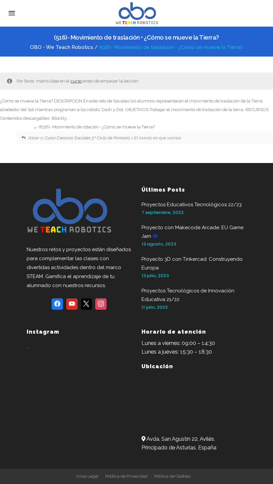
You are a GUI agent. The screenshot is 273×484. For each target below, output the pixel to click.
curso (76, 81)
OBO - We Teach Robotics (61, 47)
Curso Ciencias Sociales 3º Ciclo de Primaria (87, 137)
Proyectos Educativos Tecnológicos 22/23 (191, 205)
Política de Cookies (172, 476)
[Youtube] (72, 304)
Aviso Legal (87, 476)
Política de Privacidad (126, 476)
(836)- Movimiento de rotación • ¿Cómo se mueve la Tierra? (96, 126)
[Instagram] (101, 304)
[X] (86, 304)
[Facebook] (57, 304)
